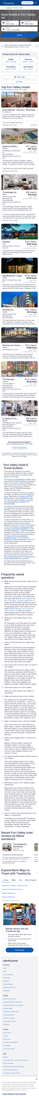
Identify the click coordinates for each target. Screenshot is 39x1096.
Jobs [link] (4, 971)
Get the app (19, 950)
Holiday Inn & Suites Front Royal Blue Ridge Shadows (18, 501)
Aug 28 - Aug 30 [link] (10, 69)
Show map (21, 77)
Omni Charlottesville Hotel (12, 556)
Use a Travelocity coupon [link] (10, 1070)
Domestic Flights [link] (7, 1008)
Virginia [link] (9, 8)
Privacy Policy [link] (7, 1032)
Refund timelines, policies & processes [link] (13, 1066)
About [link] (4, 968)
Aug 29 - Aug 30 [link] (28, 61)
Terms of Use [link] (6, 1039)
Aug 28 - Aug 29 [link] (10, 61)
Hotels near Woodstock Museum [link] (12, 889)
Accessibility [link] (6, 1045)
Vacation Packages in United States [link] (13, 1005)
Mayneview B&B (9, 503)
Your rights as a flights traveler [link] (11, 1073)
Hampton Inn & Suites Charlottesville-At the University (19, 557)
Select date (10, 24)
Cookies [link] (5, 1036)
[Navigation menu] (36, 2)
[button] (19, 871)
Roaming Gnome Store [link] (9, 987)
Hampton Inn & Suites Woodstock (23, 534)
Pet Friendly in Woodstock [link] (10, 901)
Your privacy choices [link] (9, 1048)
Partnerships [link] (6, 977)
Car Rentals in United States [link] (11, 1011)
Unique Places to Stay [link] (9, 1021)
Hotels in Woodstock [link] (8, 897)
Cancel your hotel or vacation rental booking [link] (15, 1060)
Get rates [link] (34, 125)
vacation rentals (24, 47)
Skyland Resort (18, 486)
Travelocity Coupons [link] (9, 1018)
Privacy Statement (8, 1094)
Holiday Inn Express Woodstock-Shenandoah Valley (16, 537)
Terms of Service (20, 1094)
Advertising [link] (6, 990)
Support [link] (5, 1057)
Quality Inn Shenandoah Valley (23, 527)
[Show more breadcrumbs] (3, 8)
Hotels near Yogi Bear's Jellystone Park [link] (14, 885)
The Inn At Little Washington (16, 479)
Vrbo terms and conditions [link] (10, 1042)
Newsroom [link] (6, 981)
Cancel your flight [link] (8, 1063)
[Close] (36, 1079)
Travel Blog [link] (6, 1024)
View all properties (19, 448)
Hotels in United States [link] (9, 999)
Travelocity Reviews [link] (9, 1015)
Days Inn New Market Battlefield (17, 529)
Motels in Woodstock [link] (9, 893)
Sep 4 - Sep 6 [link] (28, 69)
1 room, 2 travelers (13, 30)
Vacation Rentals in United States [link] (12, 1002)
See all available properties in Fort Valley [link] (14, 89)
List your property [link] (8, 974)
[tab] (5, 880)
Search (19, 35)
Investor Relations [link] (8, 984)
